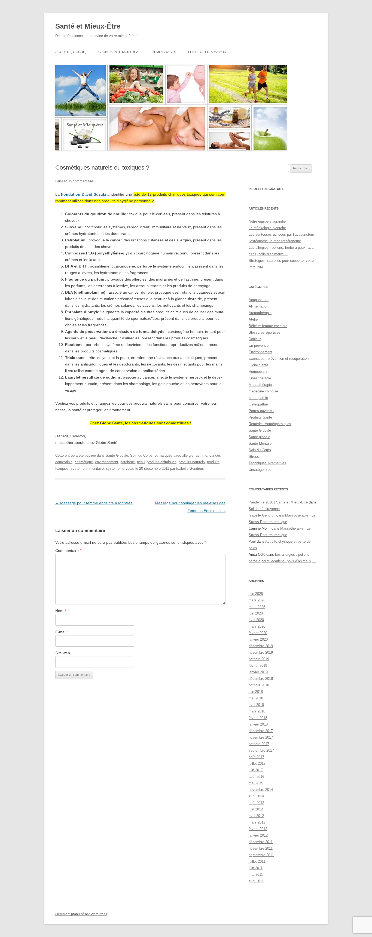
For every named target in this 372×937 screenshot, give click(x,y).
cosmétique (84, 462)
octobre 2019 (259, 659)
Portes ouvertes (261, 411)
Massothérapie (260, 385)
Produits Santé (260, 417)
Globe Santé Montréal (119, 52)
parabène (127, 462)
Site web (62, 653)
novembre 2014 (261, 790)
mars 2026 (257, 600)
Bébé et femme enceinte (268, 326)
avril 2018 (256, 705)
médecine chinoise (263, 391)
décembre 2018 (261, 679)
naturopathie (258, 398)
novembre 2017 (261, 737)
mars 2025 (257, 607)
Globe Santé (258, 365)
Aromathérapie (260, 313)
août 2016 (256, 777)
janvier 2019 (258, 672)
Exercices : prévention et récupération (279, 359)
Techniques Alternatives (267, 463)
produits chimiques (161, 462)
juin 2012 (256, 809)
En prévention (259, 345)
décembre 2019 (261, 646)
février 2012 (258, 829)
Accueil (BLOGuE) (70, 52)
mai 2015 (256, 783)
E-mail (62, 632)
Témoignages (164, 52)
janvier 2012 (258, 835)
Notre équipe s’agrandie (267, 221)
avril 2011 (256, 881)
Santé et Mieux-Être (87, 26)
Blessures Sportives (264, 332)
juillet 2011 (257, 861)
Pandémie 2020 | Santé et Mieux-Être (278, 502)
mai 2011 (256, 875)
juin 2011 (256, 868)
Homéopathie (259, 372)
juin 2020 (256, 613)
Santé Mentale (260, 443)
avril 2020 (256, 620)
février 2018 (258, 718)
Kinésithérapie (260, 378)
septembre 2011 (261, 855)
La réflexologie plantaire (267, 228)
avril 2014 (256, 796)
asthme (201, 455)
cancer (214, 455)
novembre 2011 (261, 848)
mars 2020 (257, 626)
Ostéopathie (258, 404)
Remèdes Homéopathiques (270, 424)
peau (141, 462)
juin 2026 (256, 594)
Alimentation (258, 306)
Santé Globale (117, 455)
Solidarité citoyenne (264, 509)
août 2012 (256, 803)
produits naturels (192, 462)
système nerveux (119, 468)
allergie (187, 455)
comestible (63, 462)
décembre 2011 (261, 842)
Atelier (254, 319)
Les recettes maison (207, 52)
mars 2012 (257, 822)
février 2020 (258, 633)
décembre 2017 (261, 731)
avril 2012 (256, 816)
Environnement (260, 352)
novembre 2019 (261, 652)
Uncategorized (260, 470)
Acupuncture (259, 300)
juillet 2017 (257, 763)
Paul (252, 541)
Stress (254, 456)
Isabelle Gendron (189, 468)
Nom (60, 611)
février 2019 (258, 665)
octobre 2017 (259, 744)
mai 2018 (256, 698)
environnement (106, 462)
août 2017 (256, 757)
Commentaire (68, 550)
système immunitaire (87, 468)
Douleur (255, 339)
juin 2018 (256, 692)
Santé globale (259, 437)
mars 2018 (257, 711)
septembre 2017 (261, 750)
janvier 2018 (258, 724)
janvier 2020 (258, 639)
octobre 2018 (259, 685)
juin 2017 (256, 770)
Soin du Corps (141, 455)
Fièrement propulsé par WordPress (81, 914)
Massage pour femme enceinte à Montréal (94, 503)
